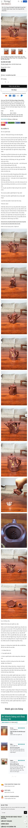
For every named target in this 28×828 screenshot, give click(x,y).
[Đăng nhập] (21, 1)
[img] (5, 722)
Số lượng (3, 79)
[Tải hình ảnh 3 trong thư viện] (20, 51)
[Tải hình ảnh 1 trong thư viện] (6, 51)
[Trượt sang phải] (25, 51)
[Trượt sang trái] (2, 51)
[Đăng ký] (25, 812)
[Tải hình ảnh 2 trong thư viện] (13, 51)
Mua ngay (14, 89)
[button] (2, 1)
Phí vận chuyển (4, 64)
